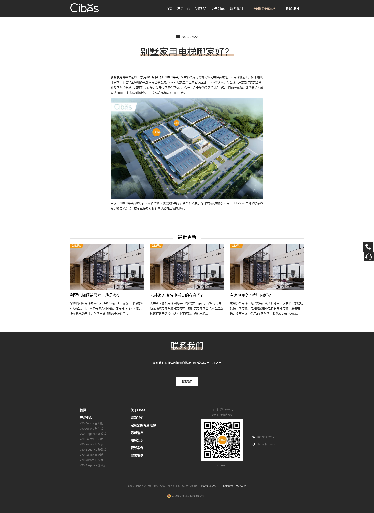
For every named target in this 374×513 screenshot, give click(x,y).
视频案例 (137, 448)
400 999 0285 (265, 437)
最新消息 (137, 433)
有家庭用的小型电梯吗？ (251, 296)
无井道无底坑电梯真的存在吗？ (177, 296)
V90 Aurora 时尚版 (91, 428)
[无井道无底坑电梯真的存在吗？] (187, 267)
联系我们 (137, 417)
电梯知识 (137, 440)
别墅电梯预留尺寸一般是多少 (95, 296)
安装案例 (137, 455)
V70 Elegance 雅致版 (93, 465)
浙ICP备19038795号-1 (208, 486)
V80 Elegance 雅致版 (93, 449)
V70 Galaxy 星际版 (91, 455)
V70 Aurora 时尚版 (91, 460)
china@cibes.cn (267, 444)
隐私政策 (228, 486)
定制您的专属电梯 (143, 425)
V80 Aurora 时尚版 (91, 444)
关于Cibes (138, 410)
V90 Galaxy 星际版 (91, 423)
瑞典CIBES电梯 (168, 77)
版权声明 (241, 486)
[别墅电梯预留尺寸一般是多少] (107, 267)
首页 (83, 410)
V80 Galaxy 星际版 (91, 439)
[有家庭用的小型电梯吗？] (267, 267)
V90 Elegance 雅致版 (93, 434)
